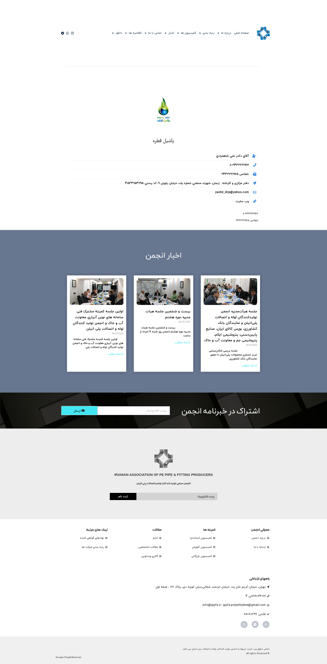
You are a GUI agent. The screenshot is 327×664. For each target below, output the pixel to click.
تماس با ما (155, 33)
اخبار (171, 33)
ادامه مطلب (249, 365)
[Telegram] (255, 624)
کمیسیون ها (188, 33)
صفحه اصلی (241, 33)
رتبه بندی (208, 33)
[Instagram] (244, 624)
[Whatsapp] (266, 624)
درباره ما (226, 33)
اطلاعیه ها (135, 33)
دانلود (119, 33)
